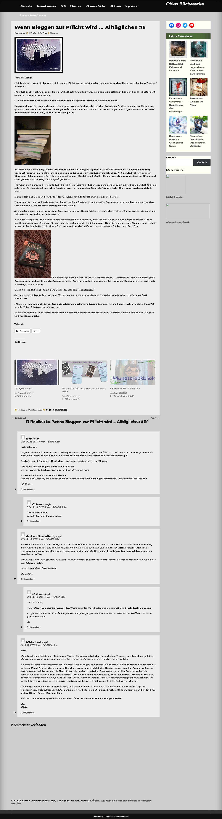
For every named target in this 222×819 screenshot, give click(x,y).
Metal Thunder (174, 197)
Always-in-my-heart (177, 222)
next (155, 417)
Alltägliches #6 (23, 388)
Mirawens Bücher (96, 6)
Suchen (171, 157)
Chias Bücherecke (185, 3)
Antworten (27, 489)
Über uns (75, 6)
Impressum (131, 6)
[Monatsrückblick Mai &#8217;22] (132, 372)
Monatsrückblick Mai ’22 (125, 388)
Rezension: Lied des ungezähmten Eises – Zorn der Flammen (197, 67)
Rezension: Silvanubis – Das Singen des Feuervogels (176, 105)
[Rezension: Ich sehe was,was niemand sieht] (84, 372)
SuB (63, 6)
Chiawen (54, 33)
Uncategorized (35, 410)
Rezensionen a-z (46, 6)
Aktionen (115, 6)
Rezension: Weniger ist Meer (196, 101)
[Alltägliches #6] (36, 372)
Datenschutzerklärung (33, 15)
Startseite (26, 6)
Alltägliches (61, 410)
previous (18, 417)
